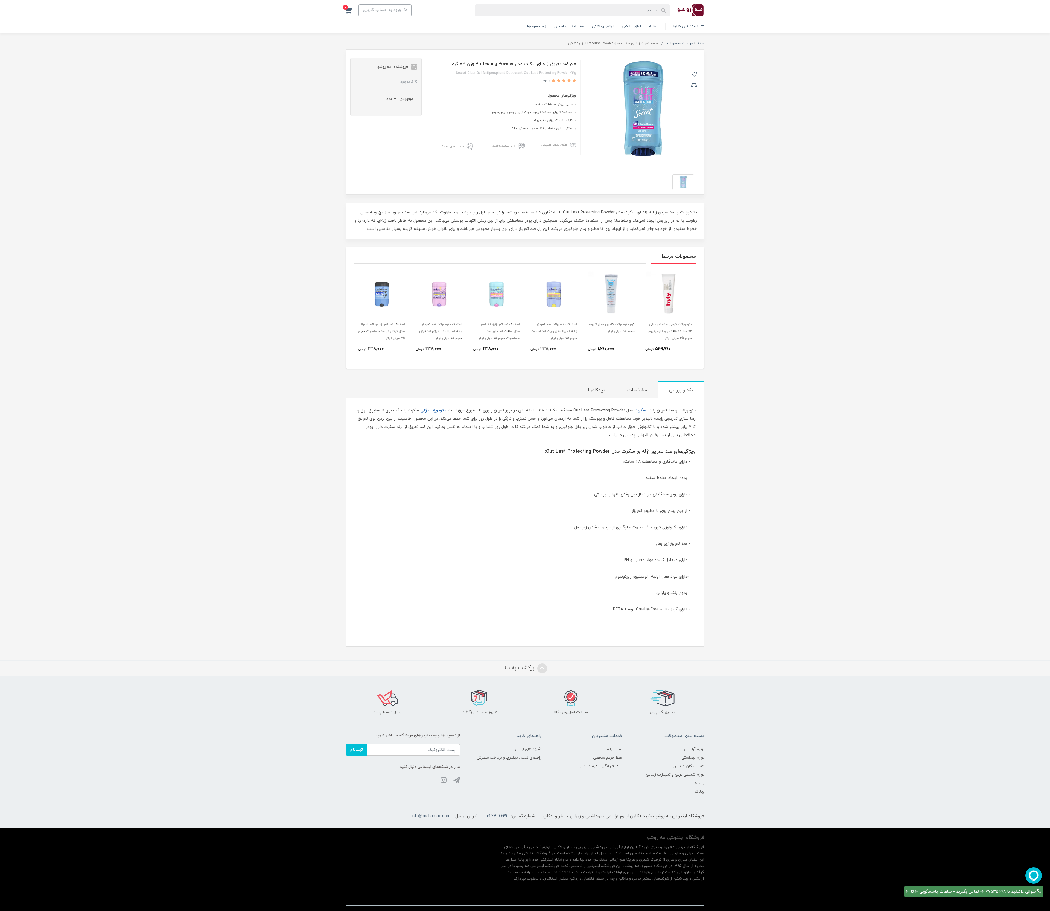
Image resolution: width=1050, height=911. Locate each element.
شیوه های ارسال (528, 749)
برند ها (698, 783)
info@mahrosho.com (430, 816)
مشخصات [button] (637, 390)
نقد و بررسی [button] (681, 390)
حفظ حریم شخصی (608, 757)
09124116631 (496, 816)
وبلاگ (699, 791)
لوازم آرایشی (631, 26)
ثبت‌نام (356, 750)
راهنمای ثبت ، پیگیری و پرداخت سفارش (509, 757)
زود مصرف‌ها (536, 26)
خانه (652, 26)
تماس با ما (614, 749)
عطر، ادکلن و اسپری (569, 26)
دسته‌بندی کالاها (686, 26)
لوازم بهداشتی (603, 26)
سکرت (640, 410)
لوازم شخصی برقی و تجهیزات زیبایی (675, 774)
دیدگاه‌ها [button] (596, 390)
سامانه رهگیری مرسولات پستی (597, 766)
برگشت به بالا (519, 668)
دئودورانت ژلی (433, 410)
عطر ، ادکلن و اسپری (687, 766)
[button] (352, 10)
